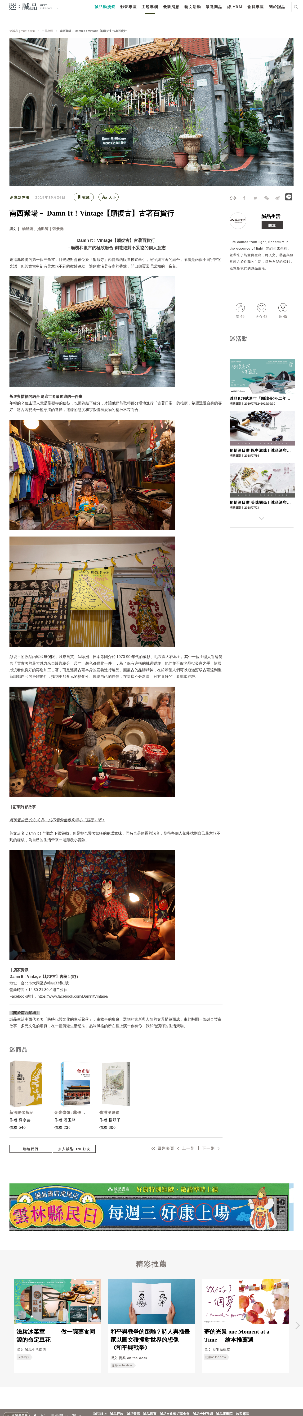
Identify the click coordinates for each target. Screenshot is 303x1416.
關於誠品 (277, 7)
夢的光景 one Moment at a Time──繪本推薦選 (236, 1336)
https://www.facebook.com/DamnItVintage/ (73, 996)
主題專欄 (150, 7)
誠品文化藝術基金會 (175, 1414)
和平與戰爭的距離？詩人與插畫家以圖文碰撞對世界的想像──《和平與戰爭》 (150, 1340)
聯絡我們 (30, 1149)
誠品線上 (100, 1414)
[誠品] (30, 6)
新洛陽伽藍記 (21, 1112)
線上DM (235, 7)
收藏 (86, 197)
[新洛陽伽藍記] (26, 1084)
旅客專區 (242, 1414)
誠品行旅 (116, 1414)
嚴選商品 (214, 7)
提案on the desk (122, 1365)
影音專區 (128, 7)
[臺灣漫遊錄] (116, 1084)
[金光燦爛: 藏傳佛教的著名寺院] (71, 1084)
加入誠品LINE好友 (74, 1149)
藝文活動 (192, 7)
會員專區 (255, 7)
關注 (272, 225)
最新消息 (171, 7)
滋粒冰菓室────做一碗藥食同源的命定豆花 (56, 1336)
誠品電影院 (224, 1414)
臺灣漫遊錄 (109, 1112)
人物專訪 (23, 1357)
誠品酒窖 (149, 1414)
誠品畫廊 (133, 1414)
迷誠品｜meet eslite (22, 31)
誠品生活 (271, 216)
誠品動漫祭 (105, 7)
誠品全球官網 (203, 1414)
